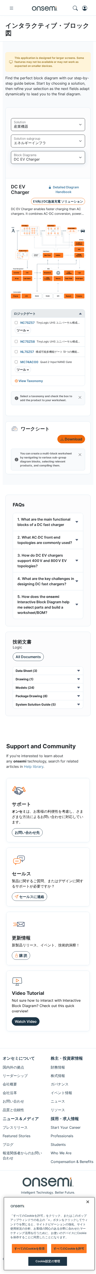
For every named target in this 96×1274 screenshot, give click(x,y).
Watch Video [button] (26, 1021)
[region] (49, 1233)
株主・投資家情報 (67, 1058)
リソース (58, 1110)
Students (58, 1144)
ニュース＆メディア (21, 1118)
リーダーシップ (15, 1075)
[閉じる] (88, 1202)
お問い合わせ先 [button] (27, 832)
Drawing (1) (24, 679)
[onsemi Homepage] (44, 8)
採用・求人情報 (65, 1118)
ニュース (58, 1101)
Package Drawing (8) (32, 696)
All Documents (28, 657)
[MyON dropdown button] (86, 8)
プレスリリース (15, 1127)
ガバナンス (60, 1084)
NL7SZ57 (27, 352)
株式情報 (58, 1075)
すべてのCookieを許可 (69, 1248)
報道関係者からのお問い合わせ (22, 1155)
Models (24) (25, 687)
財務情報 (58, 1067)
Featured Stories (16, 1136)
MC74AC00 (29, 362)
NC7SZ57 (27, 322)
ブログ (8, 1144)
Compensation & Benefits (72, 1161)
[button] (23, 330)
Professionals (62, 1136)
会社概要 (10, 1084)
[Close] (80, 397)
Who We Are (61, 1153)
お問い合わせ (13, 1101)
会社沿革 (10, 1093)
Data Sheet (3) (26, 671)
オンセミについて (19, 1058)
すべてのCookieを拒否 (29, 1248)
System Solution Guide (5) (36, 704)
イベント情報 (61, 1093)
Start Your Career (66, 1127)
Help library (33, 766)
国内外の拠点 (13, 1067)
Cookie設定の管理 (47, 1261)
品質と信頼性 (13, 1110)
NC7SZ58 (27, 341)
